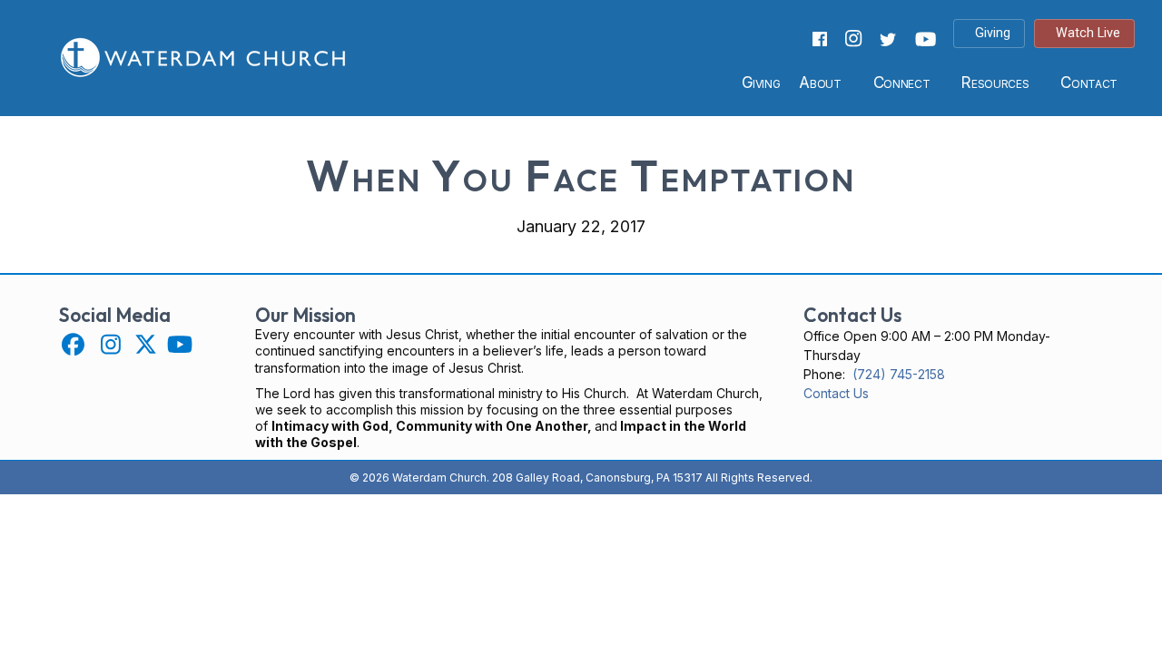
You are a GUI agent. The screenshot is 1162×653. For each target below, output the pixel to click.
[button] (73, 344)
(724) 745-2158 (898, 374)
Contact (1089, 82)
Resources (995, 82)
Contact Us (836, 393)
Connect (902, 82)
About (820, 82)
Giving (761, 82)
